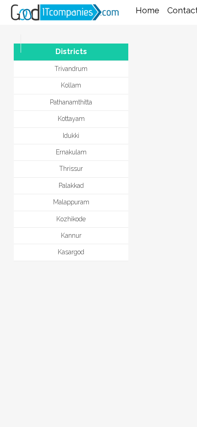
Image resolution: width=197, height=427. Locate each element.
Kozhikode (71, 219)
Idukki (71, 135)
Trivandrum (71, 68)
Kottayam (71, 118)
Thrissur (71, 168)
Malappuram (71, 202)
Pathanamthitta (71, 102)
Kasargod (71, 252)
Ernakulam (71, 152)
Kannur (71, 235)
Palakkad (71, 185)
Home (147, 10)
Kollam (71, 85)
